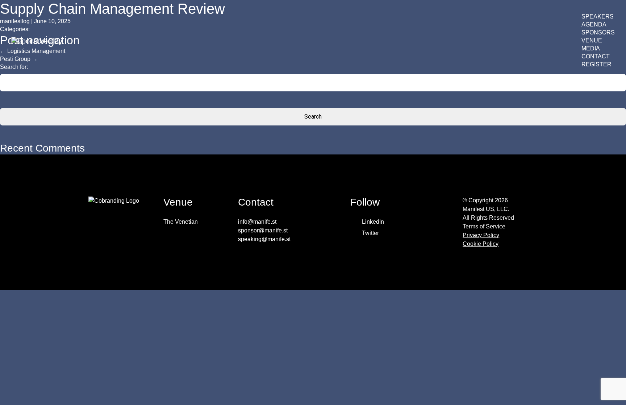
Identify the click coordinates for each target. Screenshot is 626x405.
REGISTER (596, 64)
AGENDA (593, 24)
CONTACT (595, 56)
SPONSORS (598, 32)
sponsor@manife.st (263, 230)
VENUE (591, 40)
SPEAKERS (597, 16)
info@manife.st (257, 222)
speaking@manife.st (264, 239)
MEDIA (590, 48)
